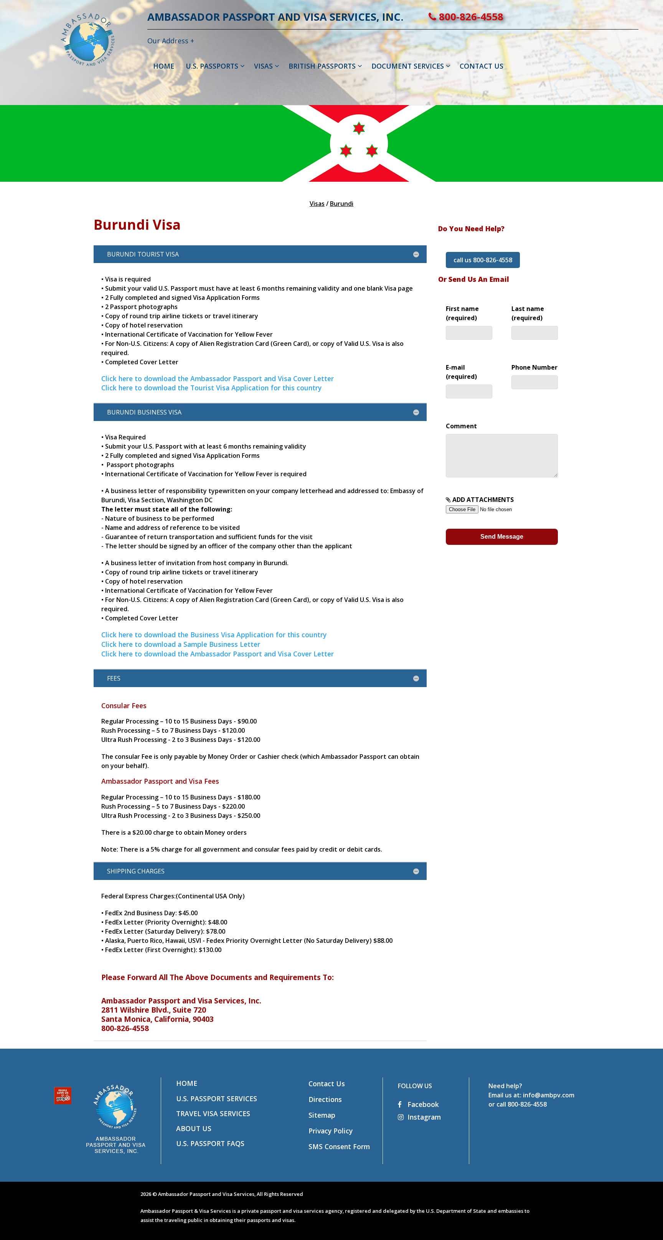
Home (186, 1083)
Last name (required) (527, 313)
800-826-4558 (469, 16)
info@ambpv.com (548, 1095)
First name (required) (462, 313)
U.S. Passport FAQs (210, 1143)
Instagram (424, 1117)
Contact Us (326, 1083)
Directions (325, 1099)
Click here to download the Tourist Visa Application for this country (211, 387)
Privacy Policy (330, 1130)
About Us (193, 1128)
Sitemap (321, 1115)
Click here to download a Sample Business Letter (180, 644)
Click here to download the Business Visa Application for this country (214, 634)
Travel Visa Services (213, 1113)
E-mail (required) (461, 372)
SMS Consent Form (339, 1146)
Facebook (422, 1104)
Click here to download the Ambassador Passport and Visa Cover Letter (217, 378)
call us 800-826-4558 (483, 260)
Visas (317, 203)
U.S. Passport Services (216, 1098)
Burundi (341, 203)
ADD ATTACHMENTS (482, 499)
